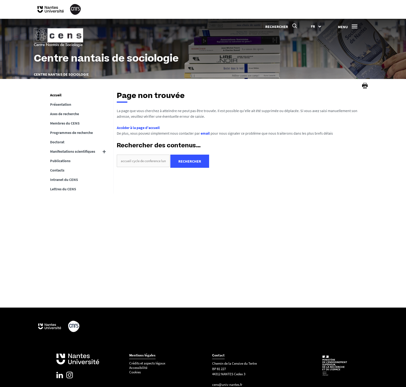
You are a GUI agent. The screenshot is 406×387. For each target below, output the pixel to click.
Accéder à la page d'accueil (138, 127)
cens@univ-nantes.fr (227, 384)
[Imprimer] (365, 86)
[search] (143, 161)
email (205, 133)
